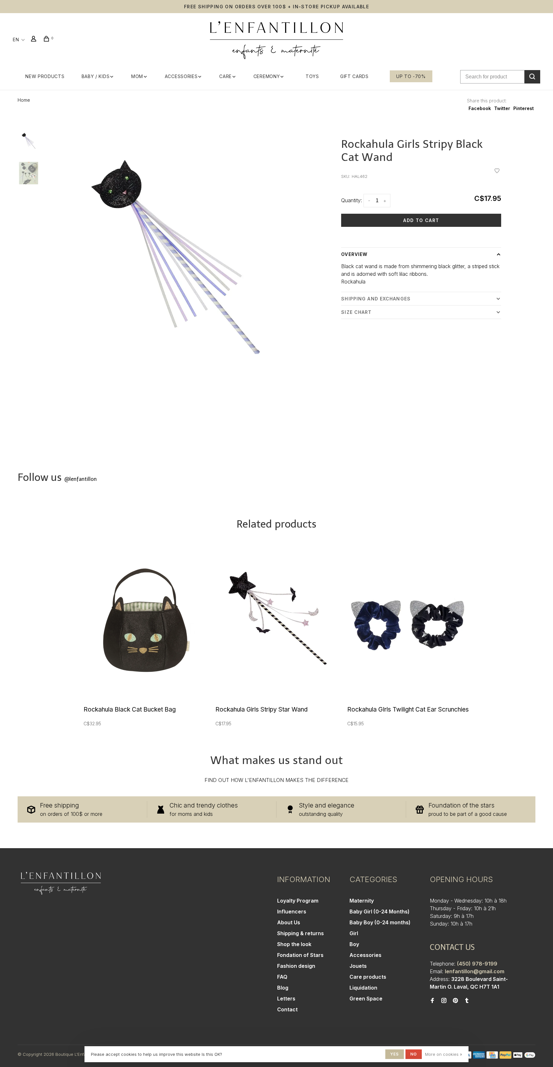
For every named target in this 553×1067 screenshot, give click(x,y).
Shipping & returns (300, 933)
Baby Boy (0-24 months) (380, 922)
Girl (353, 933)
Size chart (356, 312)
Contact (287, 1009)
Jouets (358, 966)
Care (225, 76)
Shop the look (294, 944)
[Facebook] (432, 1001)
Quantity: (351, 200)
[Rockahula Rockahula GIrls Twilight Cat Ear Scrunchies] (408, 621)
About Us (288, 922)
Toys (312, 76)
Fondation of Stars (300, 955)
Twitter (502, 108)
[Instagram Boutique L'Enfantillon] (443, 1001)
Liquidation (363, 987)
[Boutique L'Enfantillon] (61, 883)
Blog (282, 987)
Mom (137, 76)
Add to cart (421, 220)
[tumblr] (466, 1001)
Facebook (480, 108)
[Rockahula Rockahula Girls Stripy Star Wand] (276, 621)
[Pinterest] (455, 1001)
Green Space (365, 998)
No (413, 1054)
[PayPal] (505, 1057)
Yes (394, 1054)
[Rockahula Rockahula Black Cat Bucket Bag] (145, 621)
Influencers (291, 911)
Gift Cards (354, 76)
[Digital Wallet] (524, 1057)
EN (16, 39)
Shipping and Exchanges (376, 298)
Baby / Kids (96, 76)
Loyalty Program (297, 900)
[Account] (34, 39)
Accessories (181, 76)
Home (24, 100)
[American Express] (479, 1057)
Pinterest (523, 108)
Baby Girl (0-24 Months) (379, 911)
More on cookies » (443, 1054)
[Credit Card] (492, 1057)
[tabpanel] (179, 263)
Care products (367, 977)
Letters (286, 998)
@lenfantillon (80, 479)
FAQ (282, 977)
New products (44, 76)
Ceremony (266, 76)
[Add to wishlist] (497, 171)
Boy (354, 944)
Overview (354, 254)
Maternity (361, 900)
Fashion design (296, 966)
